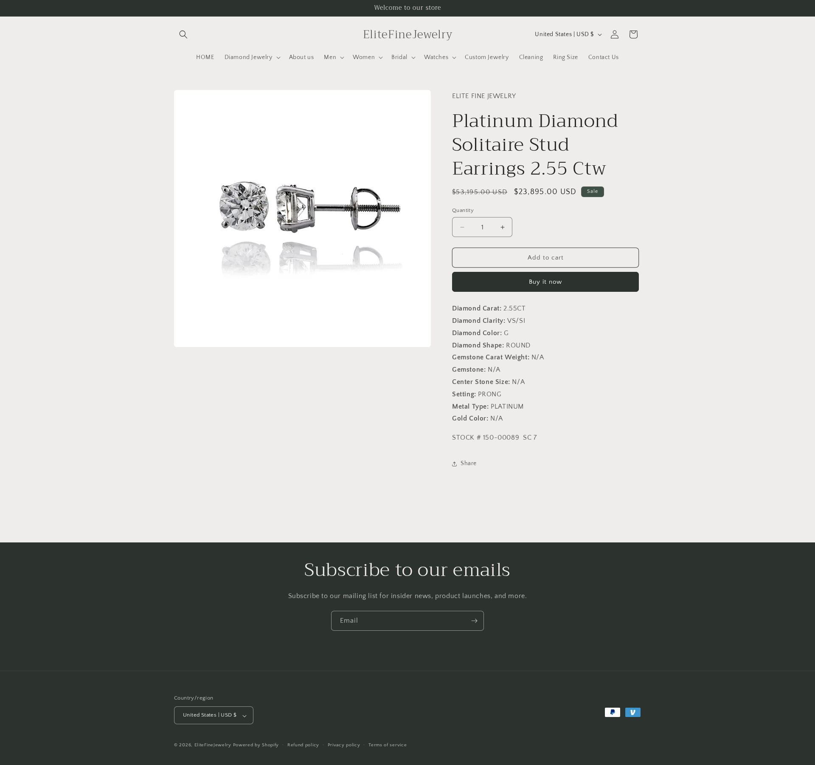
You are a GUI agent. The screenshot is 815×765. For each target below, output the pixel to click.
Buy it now (545, 281)
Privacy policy (344, 745)
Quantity (463, 210)
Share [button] (469, 463)
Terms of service (387, 745)
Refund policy (303, 745)
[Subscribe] (474, 621)
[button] (183, 34)
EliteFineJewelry (212, 745)
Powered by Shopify (256, 745)
